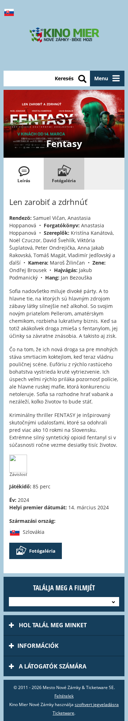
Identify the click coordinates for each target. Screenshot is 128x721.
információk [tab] (38, 646)
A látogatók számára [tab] (51, 666)
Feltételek (64, 696)
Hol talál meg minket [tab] (52, 625)
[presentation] (24, 174)
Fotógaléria (42, 551)
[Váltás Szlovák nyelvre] (11, 12)
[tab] (24, 174)
